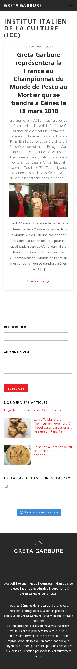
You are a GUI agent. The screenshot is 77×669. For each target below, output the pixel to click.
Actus (22, 583)
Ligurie (36, 162)
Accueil (9, 583)
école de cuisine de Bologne (38, 146)
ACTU (37, 120)
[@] (16, 489)
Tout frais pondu (55, 120)
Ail (34, 136)
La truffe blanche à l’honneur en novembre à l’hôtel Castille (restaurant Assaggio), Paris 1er (53, 426)
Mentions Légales (35, 589)
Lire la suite (35, 281)
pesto (29, 172)
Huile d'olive (46, 152)
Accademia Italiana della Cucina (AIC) (40, 125)
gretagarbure (19, 120)
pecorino (17, 172)
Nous (33, 583)
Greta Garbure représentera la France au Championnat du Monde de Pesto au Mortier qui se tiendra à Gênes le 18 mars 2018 (38, 82)
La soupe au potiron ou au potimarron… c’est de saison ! (53, 451)
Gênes (31, 152)
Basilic (23, 141)
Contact (46, 583)
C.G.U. (14, 589)
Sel (50, 172)
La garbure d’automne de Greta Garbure (33, 410)
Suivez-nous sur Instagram (41, 512)
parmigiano (58, 167)
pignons (41, 172)
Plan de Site (64, 583)
